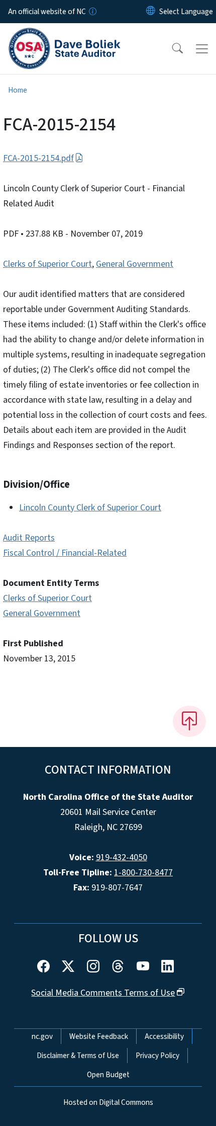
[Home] (64, 34)
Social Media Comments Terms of (103, 993)
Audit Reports (29, 538)
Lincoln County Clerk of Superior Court (90, 507)
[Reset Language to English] (150, 11)
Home (17, 90)
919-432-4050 (121, 857)
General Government (134, 264)
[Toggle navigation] (202, 49)
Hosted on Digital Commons (108, 1102)
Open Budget (108, 1074)
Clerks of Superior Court (47, 264)
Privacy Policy (157, 1055)
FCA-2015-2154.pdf (38, 158)
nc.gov (42, 1036)
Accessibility (164, 1036)
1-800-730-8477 (143, 872)
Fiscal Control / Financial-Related (65, 553)
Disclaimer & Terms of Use (78, 1055)
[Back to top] (189, 721)
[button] (171, 49)
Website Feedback (98, 1036)
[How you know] (91, 11)
